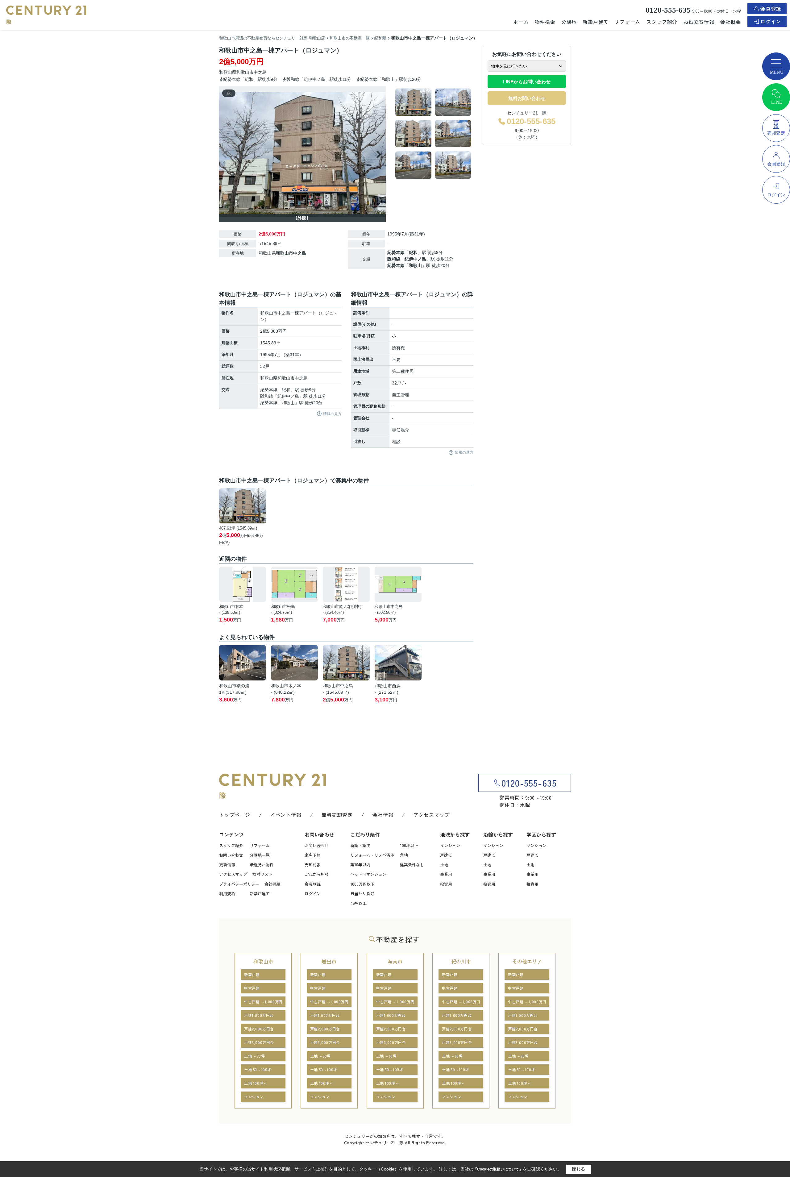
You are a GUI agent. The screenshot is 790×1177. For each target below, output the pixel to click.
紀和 (413, 252)
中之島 (260, 72)
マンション (450, 845)
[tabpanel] (433, 133)
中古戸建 (252, 988)
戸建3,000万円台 (259, 1042)
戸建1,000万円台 (259, 1015)
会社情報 (382, 814)
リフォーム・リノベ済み (372, 855)
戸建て (446, 855)
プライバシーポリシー (239, 884)
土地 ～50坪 (254, 1055)
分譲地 (569, 21)
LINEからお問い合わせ (527, 81)
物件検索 (545, 21)
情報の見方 (332, 414)
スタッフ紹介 (661, 21)
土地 (444, 864)
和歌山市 (245, 72)
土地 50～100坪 (257, 1069)
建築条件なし (412, 864)
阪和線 (393, 258)
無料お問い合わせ (526, 98)
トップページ (234, 814)
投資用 (446, 884)
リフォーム (627, 21)
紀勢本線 (396, 252)
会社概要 (730, 21)
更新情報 (227, 864)
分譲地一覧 (260, 855)
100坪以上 (409, 845)
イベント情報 (285, 814)
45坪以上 (358, 903)
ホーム (521, 21)
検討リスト (262, 874)
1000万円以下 (362, 884)
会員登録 (770, 8)
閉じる (578, 1169)
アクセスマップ (432, 814)
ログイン (770, 21)
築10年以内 (360, 864)
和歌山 (415, 265)
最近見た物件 (262, 864)
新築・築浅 (360, 845)
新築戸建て (596, 21)
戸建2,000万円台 (259, 1028)
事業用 (446, 874)
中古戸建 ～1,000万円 (263, 1001)
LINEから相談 (317, 874)
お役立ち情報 (698, 21)
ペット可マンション (368, 874)
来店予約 (313, 855)
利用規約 (227, 893)
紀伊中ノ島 (415, 258)
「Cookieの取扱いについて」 (498, 1169)
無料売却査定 (337, 814)
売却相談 (313, 864)
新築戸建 (252, 974)
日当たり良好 (362, 893)
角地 (404, 855)
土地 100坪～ (255, 1083)
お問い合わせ (231, 855)
